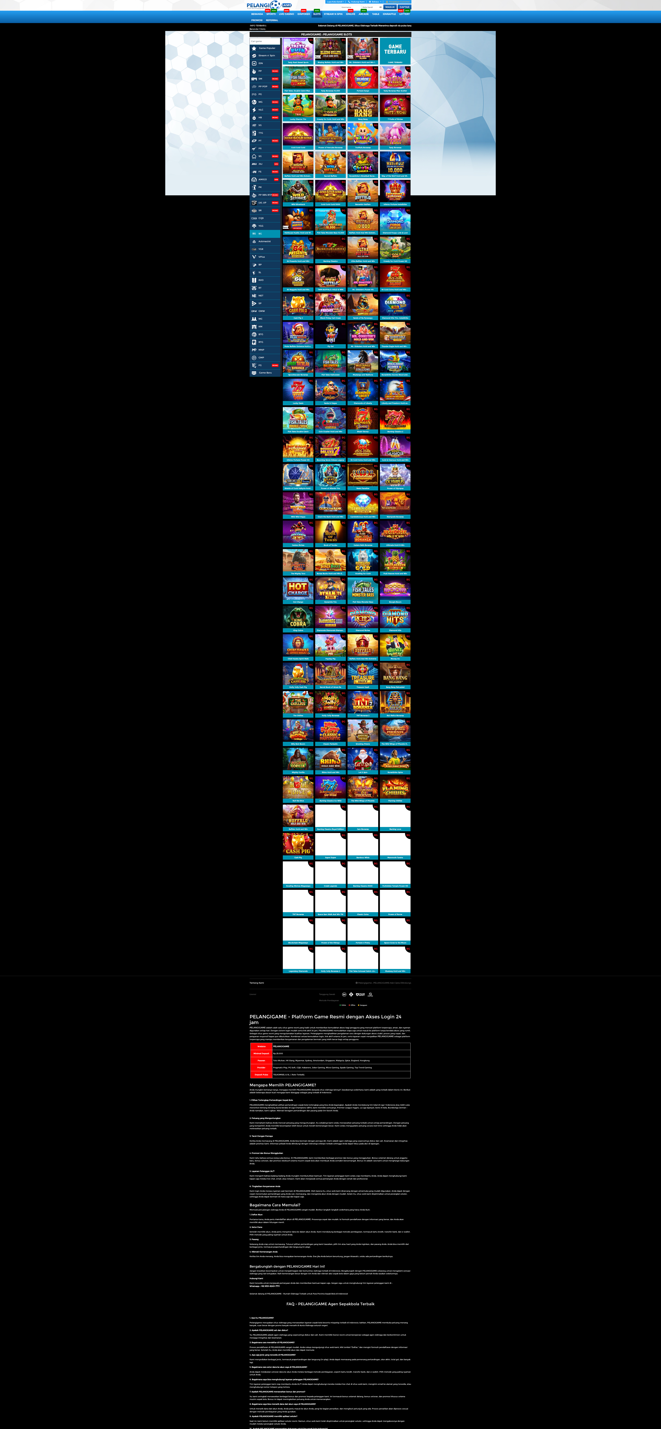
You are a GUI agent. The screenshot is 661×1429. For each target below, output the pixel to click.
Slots (317, 14)
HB (260, 117)
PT (260, 140)
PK (260, 187)
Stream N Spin (333, 14)
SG (260, 156)
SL (260, 272)
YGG (261, 225)
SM (260, 78)
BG (260, 233)
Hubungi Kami (358, 2)
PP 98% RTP (265, 194)
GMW (262, 311)
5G (260, 125)
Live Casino (286, 14)
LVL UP (262, 202)
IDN (261, 63)
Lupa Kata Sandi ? (335, 2)
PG (260, 94)
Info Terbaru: (258, 25)
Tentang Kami (257, 983)
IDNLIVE (350, 14)
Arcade (364, 14)
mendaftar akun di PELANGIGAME (293, 1219)
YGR (261, 249)
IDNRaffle (389, 14)
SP (260, 303)
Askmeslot (265, 241)
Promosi (257, 20)
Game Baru (265, 372)
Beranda (257, 14)
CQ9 (261, 218)
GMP (261, 357)
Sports (271, 14)
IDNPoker (303, 14)
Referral (272, 20)
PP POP (263, 86)
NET (261, 295)
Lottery (404, 14)
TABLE (375, 14)
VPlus (262, 256)
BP (260, 264)
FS (260, 171)
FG (260, 365)
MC (261, 318)
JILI (260, 163)
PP (260, 71)
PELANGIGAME (258, 1027)
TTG (261, 132)
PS (260, 148)
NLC (261, 109)
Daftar (404, 7)
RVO (261, 280)
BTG (261, 334)
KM (260, 326)
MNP (261, 349)
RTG (261, 342)
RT (260, 287)
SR (260, 210)
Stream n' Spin (267, 55)
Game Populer (266, 48)
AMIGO (263, 179)
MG (261, 102)
